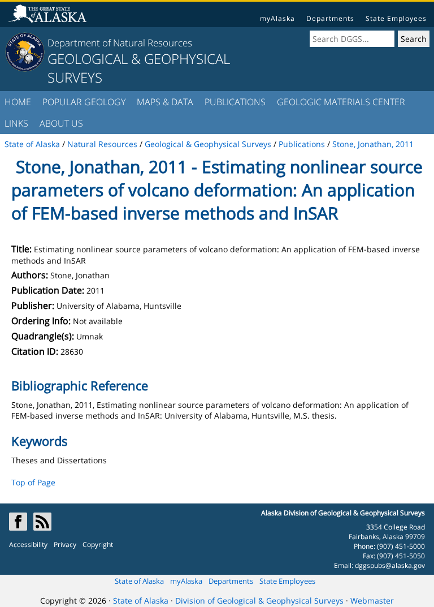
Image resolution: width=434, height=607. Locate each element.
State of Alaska (139, 581)
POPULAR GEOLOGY (83, 102)
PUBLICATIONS (235, 102)
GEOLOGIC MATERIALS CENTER (341, 102)
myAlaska (277, 18)
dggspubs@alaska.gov (390, 565)
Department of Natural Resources (119, 42)
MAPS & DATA (165, 102)
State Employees (396, 18)
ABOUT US (61, 123)
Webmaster (372, 600)
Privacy (65, 544)
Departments (330, 18)
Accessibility (28, 544)
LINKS (16, 123)
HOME (18, 102)
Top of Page (33, 482)
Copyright (98, 544)
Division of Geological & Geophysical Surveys (259, 600)
